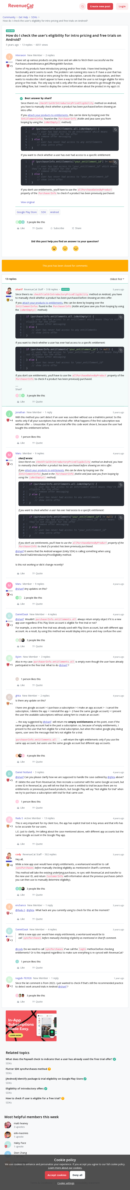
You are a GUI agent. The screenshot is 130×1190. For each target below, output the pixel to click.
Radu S (19, 818)
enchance (20, 905)
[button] (4, 7)
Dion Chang (20, 1152)
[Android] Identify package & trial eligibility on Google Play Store (44, 1078)
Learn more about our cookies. (65, 1167)
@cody (19, 949)
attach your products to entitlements (48, 115)
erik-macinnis (21, 1133)
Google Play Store (27, 212)
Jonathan (20, 412)
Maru (18, 453)
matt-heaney (21, 1123)
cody (18, 854)
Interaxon (20, 55)
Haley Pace (20, 1143)
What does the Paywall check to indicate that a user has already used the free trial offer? (59, 1059)
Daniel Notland (23, 772)
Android (54, 212)
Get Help (23, 17)
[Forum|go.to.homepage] (21, 6)
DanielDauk (21, 614)
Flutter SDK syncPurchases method (26, 1068)
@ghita (111, 777)
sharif (19, 289)
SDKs (34, 17)
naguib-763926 (23, 978)
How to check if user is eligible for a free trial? (33, 1098)
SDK (43, 212)
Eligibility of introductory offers (25, 1088)
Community (9, 17)
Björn (18, 656)
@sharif (19, 551)
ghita (18, 695)
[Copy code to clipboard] (115, 129)
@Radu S (20, 910)
